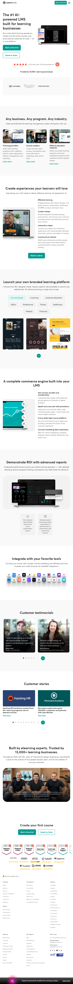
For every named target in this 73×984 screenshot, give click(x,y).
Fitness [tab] (43, 304)
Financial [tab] (43, 311)
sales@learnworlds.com (56, 946)
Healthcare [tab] (57, 304)
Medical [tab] (29, 311)
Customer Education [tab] (53, 298)
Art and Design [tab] (17, 298)
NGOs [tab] (13, 304)
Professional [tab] (28, 304)
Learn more (7, 161)
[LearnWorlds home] (10, 2)
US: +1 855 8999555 (58, 937)
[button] (39, 356)
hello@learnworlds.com (56, 942)
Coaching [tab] (34, 298)
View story (7, 715)
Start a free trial (61, 2)
